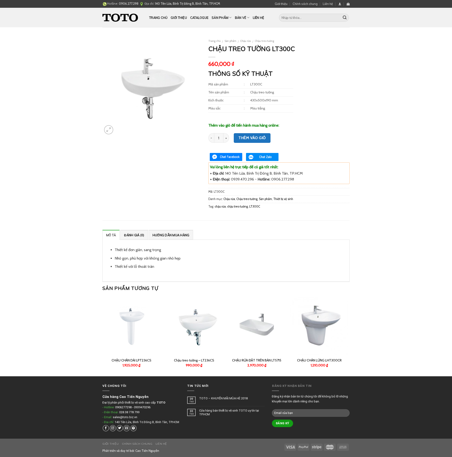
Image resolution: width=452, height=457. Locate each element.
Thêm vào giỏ (252, 138)
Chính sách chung (305, 4)
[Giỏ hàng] (348, 4)
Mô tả (111, 235)
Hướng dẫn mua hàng (171, 235)
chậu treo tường (237, 206)
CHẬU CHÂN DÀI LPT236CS (131, 360)
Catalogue (199, 18)
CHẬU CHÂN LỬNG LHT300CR (319, 360)
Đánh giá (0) (134, 235)
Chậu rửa (245, 41)
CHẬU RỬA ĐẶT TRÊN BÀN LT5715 (256, 360)
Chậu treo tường (264, 41)
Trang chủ (158, 18)
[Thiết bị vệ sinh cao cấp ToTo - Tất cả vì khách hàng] (122, 18)
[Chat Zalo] (262, 157)
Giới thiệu (281, 4)
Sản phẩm (220, 18)
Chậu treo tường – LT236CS (194, 360)
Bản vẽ (240, 18)
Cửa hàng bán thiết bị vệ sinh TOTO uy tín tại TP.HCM (229, 412)
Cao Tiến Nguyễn (147, 451)
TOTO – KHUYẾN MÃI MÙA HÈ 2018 (223, 398)
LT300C (254, 206)
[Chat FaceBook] (226, 157)
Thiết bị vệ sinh (283, 199)
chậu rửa (220, 206)
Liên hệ (328, 4)
